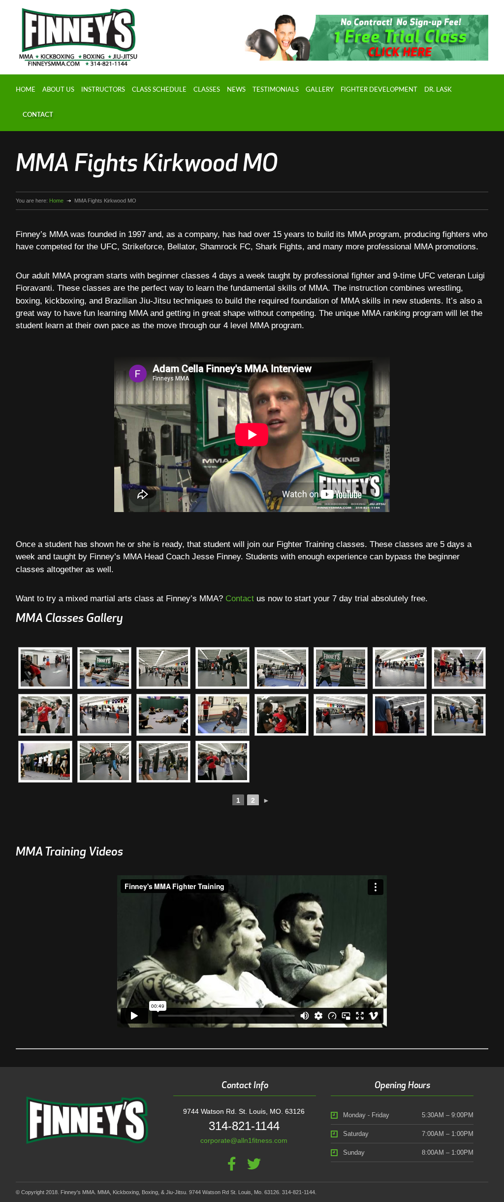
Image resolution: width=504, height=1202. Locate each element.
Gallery (320, 90)
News (236, 90)
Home (25, 90)
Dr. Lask (438, 90)
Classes (206, 90)
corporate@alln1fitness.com (243, 1140)
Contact (38, 115)
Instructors (103, 90)
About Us (58, 90)
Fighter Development (379, 90)
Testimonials (275, 90)
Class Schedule (159, 90)
